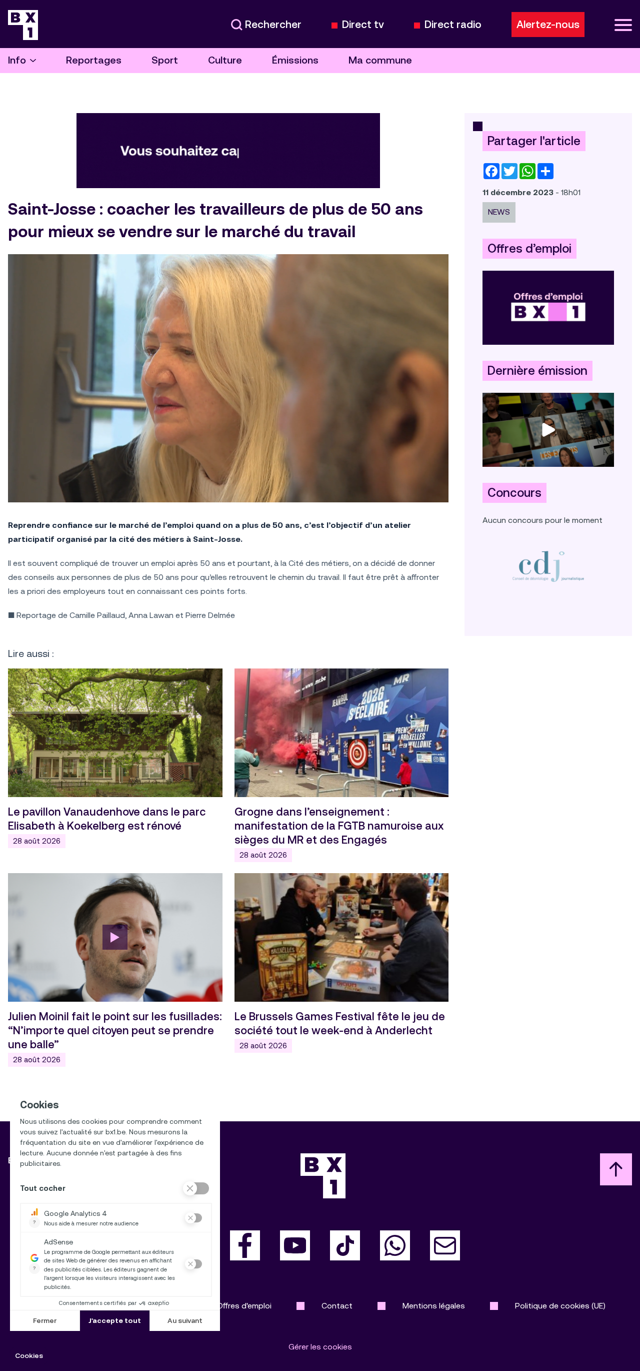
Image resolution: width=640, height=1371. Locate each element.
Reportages (94, 60)
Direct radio (453, 25)
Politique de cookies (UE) (560, 1305)
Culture (225, 60)
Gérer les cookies (320, 1346)
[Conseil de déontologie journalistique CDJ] (548, 566)
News (499, 212)
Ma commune (380, 60)
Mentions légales (433, 1305)
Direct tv (363, 25)
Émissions (295, 60)
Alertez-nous (548, 24)
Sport (165, 60)
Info (17, 60)
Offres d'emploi (244, 1305)
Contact (337, 1305)
